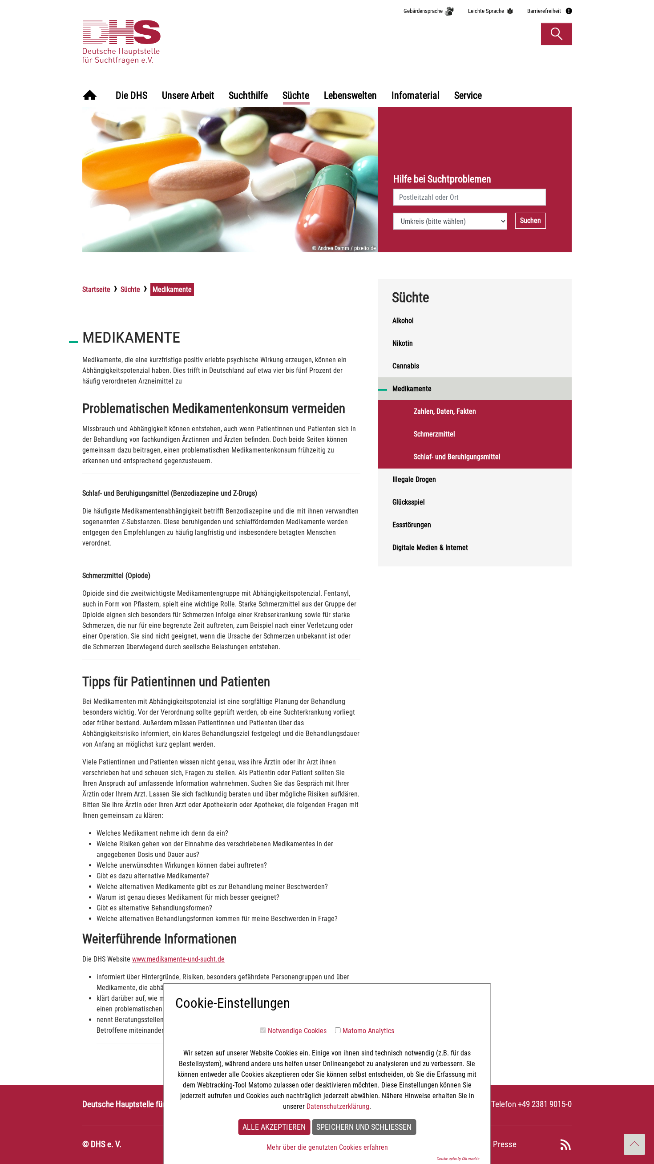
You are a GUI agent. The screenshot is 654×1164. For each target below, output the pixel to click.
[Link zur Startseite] (164, 33)
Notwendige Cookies (297, 1031)
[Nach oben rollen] (634, 1144)
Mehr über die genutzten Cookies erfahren (327, 1147)
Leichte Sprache (486, 11)
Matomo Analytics (368, 1031)
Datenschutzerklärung (338, 1106)
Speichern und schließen (364, 1127)
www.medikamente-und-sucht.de (178, 959)
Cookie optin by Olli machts (457, 1158)
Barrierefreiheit (544, 11)
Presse (505, 1144)
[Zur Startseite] (90, 96)
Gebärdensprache (423, 11)
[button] (556, 34)
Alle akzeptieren (274, 1127)
